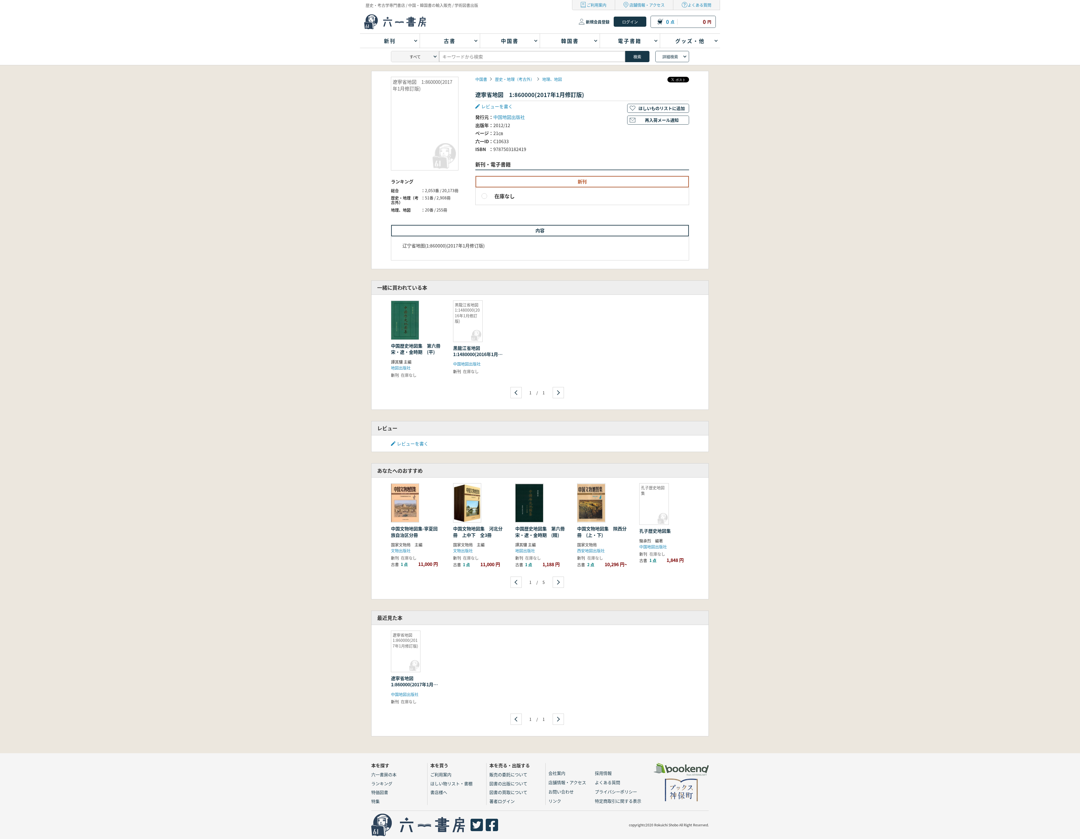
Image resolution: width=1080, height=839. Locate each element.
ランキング (381, 783)
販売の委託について (508, 774)
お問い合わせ (561, 792)
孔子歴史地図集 (655, 530)
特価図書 (379, 792)
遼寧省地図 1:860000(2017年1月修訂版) (414, 684)
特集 (375, 801)
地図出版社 (401, 367)
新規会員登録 (597, 21)
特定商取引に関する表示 (618, 801)
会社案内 (556, 773)
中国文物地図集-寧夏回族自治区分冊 (414, 531)
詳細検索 (670, 56)
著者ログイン (502, 801)
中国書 (481, 79)
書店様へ (438, 792)
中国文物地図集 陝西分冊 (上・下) (602, 531)
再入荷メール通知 (662, 120)
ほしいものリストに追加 (661, 108)
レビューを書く (412, 443)
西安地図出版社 (591, 550)
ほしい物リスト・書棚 (451, 783)
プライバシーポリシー (616, 792)
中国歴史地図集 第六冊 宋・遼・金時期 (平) (418, 348)
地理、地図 (552, 79)
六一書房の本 (384, 774)
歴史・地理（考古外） (514, 79)
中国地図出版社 (509, 117)
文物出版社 (401, 550)
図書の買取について (508, 792)
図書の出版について (508, 783)
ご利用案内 (596, 5)
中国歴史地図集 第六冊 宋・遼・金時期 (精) (542, 531)
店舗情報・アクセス (647, 5)
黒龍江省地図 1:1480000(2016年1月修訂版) (478, 354)
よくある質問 (699, 5)
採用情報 (603, 773)
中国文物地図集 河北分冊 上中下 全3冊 (478, 531)
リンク (554, 801)
